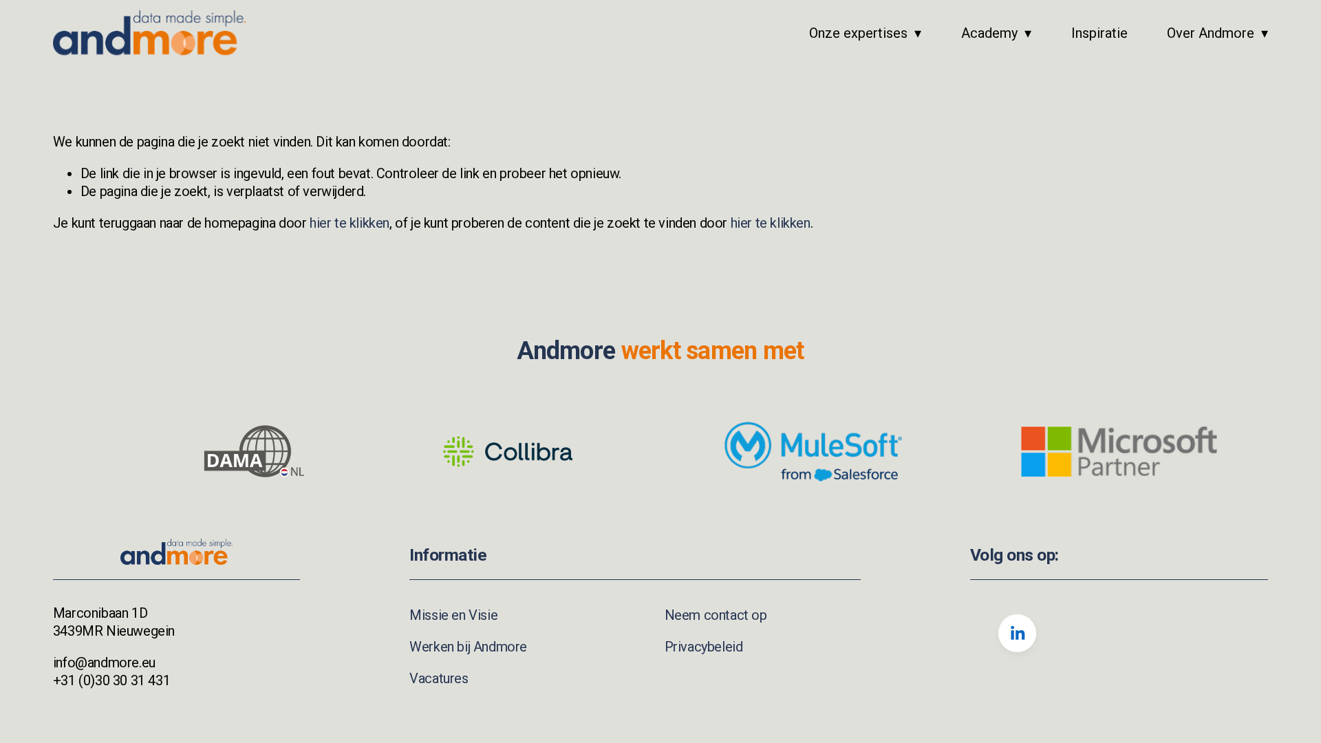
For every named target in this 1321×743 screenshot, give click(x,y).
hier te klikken (349, 223)
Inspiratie (1099, 33)
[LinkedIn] (1017, 633)
